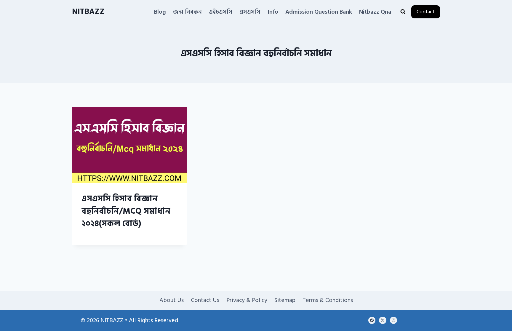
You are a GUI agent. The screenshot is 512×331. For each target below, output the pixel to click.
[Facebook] (371, 320)
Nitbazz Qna (375, 12)
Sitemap (284, 300)
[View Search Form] (403, 12)
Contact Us (205, 300)
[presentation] (129, 145)
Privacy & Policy (246, 300)
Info (273, 12)
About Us (171, 300)
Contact (426, 11)
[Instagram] (393, 320)
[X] (382, 320)
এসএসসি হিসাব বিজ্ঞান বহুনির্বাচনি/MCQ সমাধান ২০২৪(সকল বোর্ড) (125, 211)
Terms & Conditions (328, 300)
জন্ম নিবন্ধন (187, 12)
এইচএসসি (220, 12)
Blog (160, 12)
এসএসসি (249, 12)
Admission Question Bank (318, 12)
